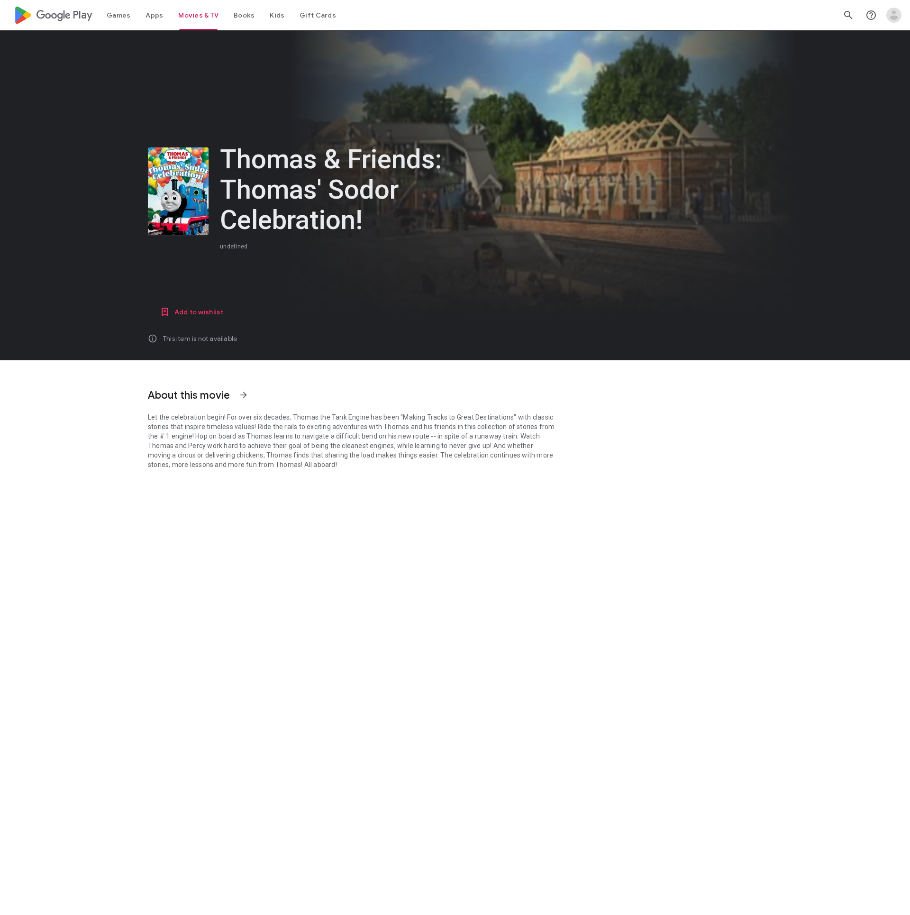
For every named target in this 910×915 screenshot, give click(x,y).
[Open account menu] (894, 15)
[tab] (118, 15)
